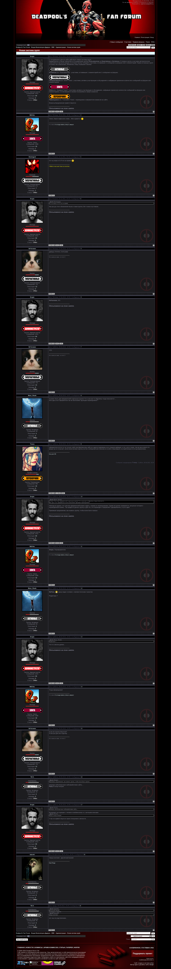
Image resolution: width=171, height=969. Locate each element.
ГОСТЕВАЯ (145, 948)
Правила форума (138, 42)
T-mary (32, 444)
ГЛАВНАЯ (21, 947)
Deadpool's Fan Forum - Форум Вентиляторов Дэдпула (33, 47)
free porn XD (52, 454)
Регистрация (145, 37)
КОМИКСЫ (38, 947)
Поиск (148, 42)
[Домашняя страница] (57, 111)
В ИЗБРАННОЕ (135, 948)
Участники (127, 42)
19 (80, 905)
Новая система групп (73, 47)
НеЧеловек (32, 248)
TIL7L (32, 777)
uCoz (152, 963)
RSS (152, 42)
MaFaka (32, 115)
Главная (137, 37)
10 (81, 496)
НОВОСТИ (29, 947)
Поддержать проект (142, 953)
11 (81, 546)
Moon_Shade (32, 395)
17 (81, 804)
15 (81, 728)
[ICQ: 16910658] (61, 111)
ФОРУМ (76, 947)
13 (81, 636)
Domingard (32, 157)
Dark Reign (52, 863)
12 (81, 588)
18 (84, 854)
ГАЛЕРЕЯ (69, 947)
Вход (152, 37)
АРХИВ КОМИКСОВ (51, 947)
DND (53, 47)
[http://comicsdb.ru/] (47, 965)
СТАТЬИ (62, 947)
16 (81, 777)
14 (81, 686)
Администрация (61, 47)
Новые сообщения (116, 42)
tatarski (32, 854)
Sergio (32, 56)
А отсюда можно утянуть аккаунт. (64, 124)
